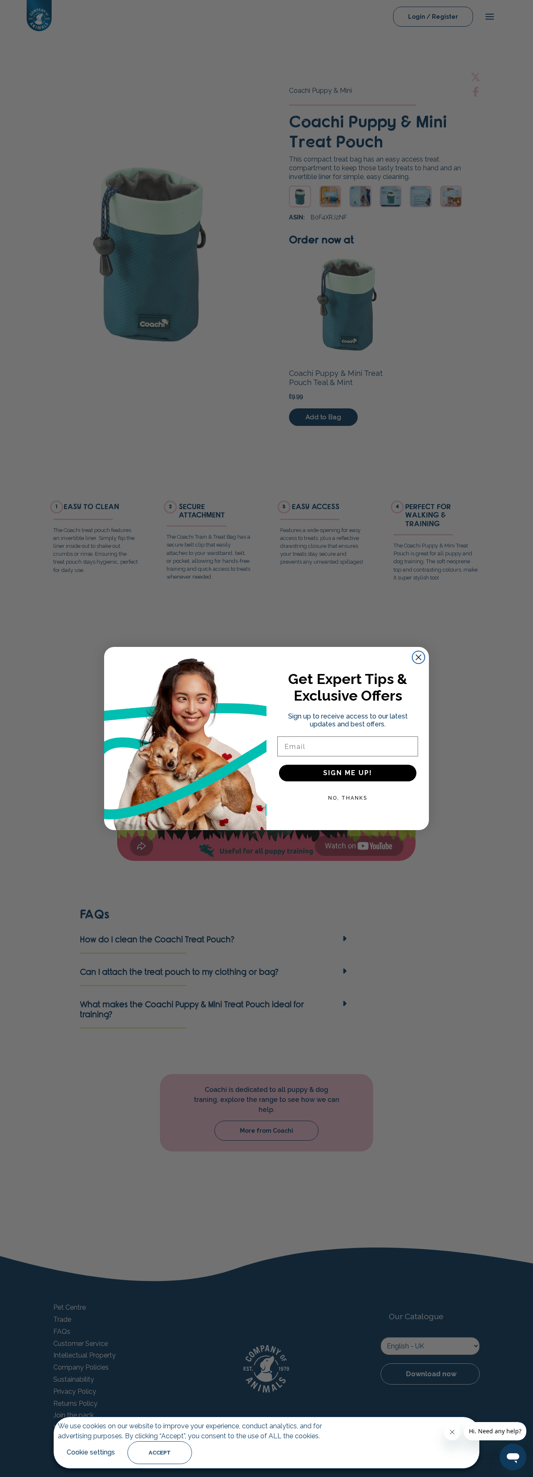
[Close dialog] (418, 657)
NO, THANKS (347, 798)
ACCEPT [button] (160, 1453)
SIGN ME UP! (347, 773)
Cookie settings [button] (91, 1452)
